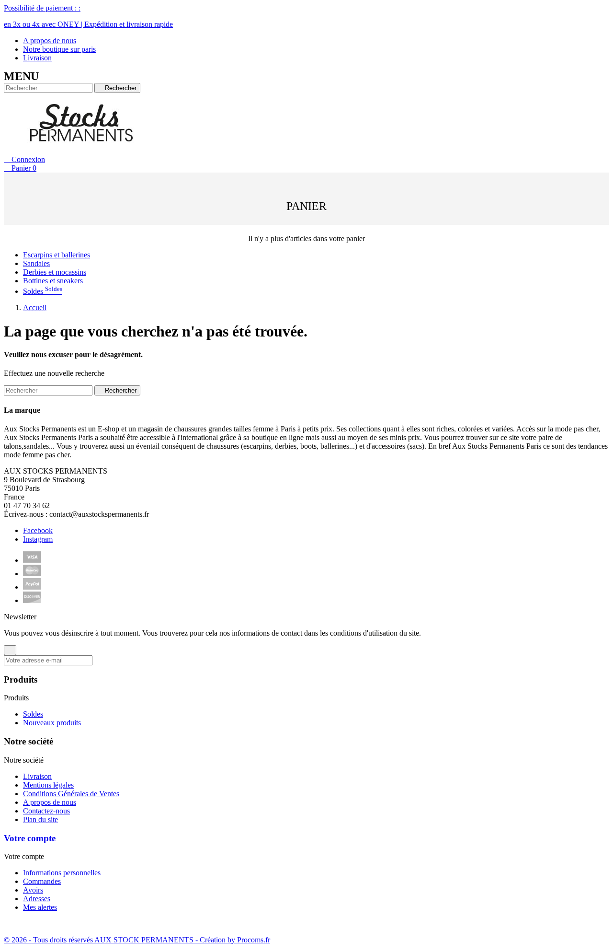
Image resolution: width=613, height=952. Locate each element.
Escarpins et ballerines (56, 255)
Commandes (42, 881)
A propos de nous (49, 40)
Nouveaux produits (52, 723)
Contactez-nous (46, 811)
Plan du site (40, 819)
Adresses (36, 898)
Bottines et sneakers (53, 281)
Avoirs (33, 890)
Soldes (42, 291)
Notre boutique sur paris (59, 49)
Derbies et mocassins (54, 272)
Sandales (36, 263)
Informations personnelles (62, 873)
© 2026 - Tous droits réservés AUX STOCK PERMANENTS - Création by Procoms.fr (137, 940)
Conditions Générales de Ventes (71, 793)
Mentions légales (48, 785)
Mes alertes (40, 907)
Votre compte (30, 838)
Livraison (37, 58)
